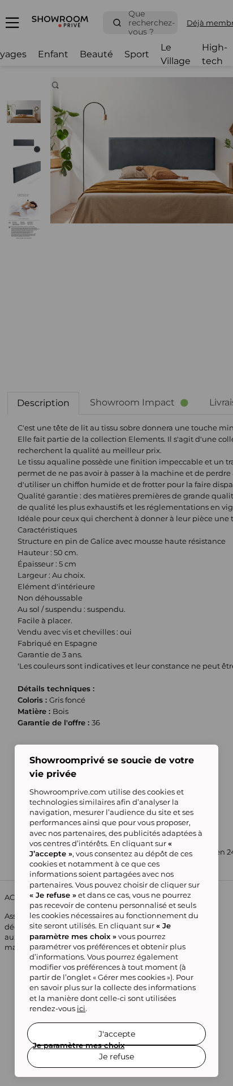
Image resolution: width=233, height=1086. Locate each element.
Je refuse (116, 1056)
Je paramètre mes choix (78, 1045)
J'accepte (116, 1034)
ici (81, 1008)
